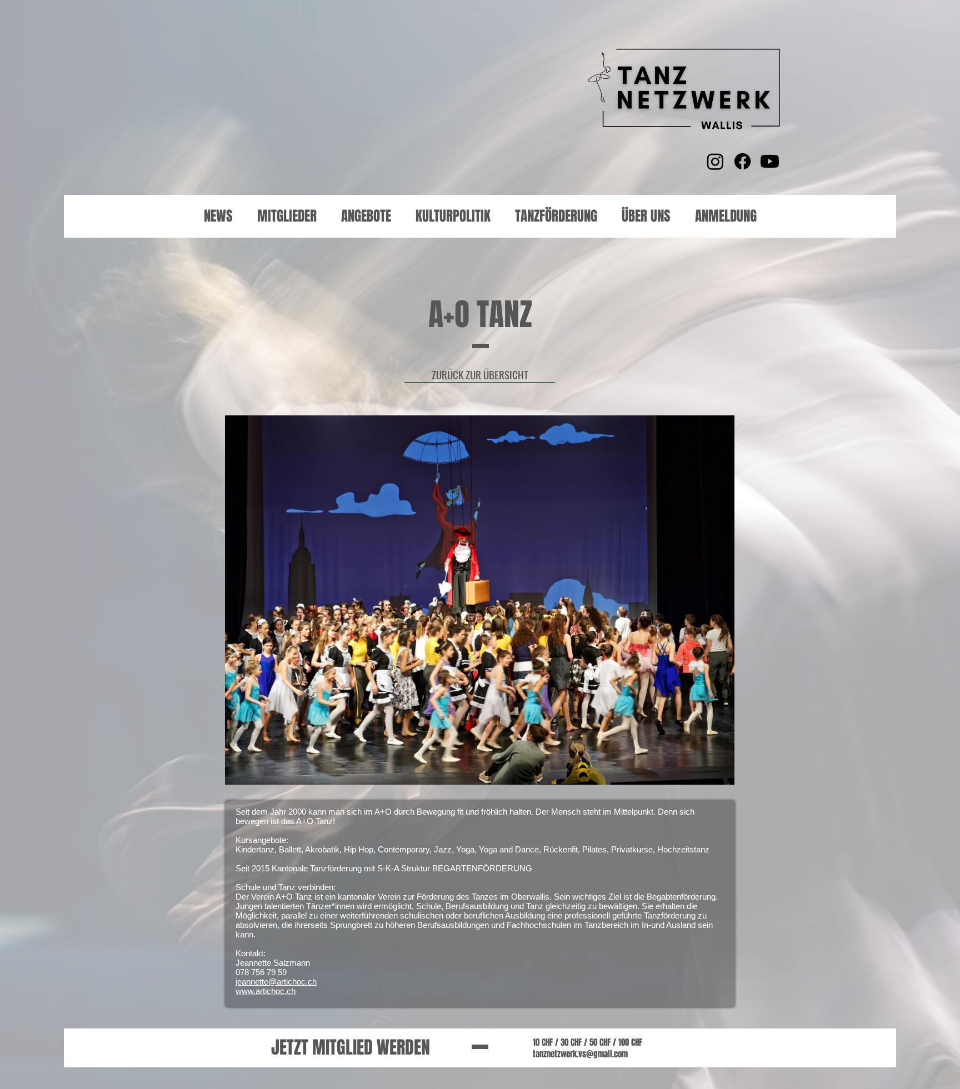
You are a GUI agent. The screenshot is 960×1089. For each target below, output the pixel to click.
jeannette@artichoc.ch (276, 981)
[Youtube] (770, 161)
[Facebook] (742, 161)
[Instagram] (715, 161)
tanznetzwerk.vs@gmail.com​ (580, 1054)
